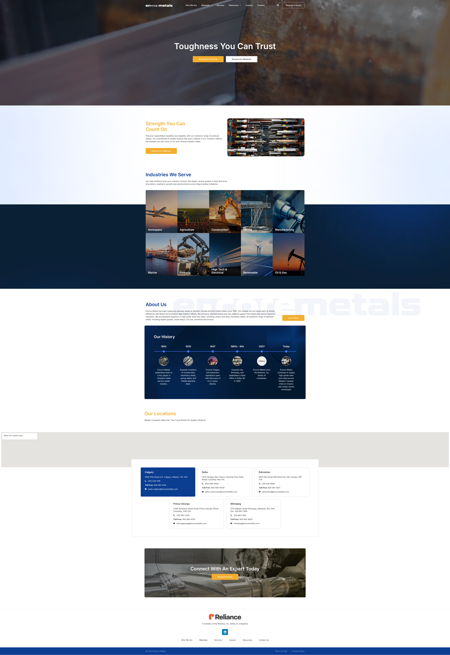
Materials (205, 5)
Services (220, 5)
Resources (247, 640)
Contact (260, 5)
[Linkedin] (225, 632)
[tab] (168, 482)
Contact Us (264, 640)
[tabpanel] (225, 449)
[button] (278, 5)
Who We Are (191, 5)
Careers (249, 5)
